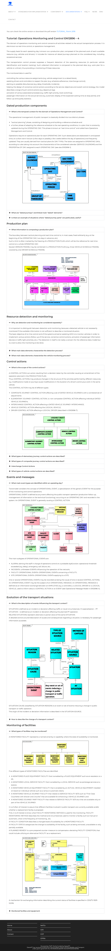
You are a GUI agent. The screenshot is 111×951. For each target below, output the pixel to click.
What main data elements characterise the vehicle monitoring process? (40, 356)
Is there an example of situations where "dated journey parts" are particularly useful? (46, 218)
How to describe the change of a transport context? (32, 719)
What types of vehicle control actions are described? (33, 471)
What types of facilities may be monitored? (29, 731)
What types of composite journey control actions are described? (37, 461)
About (9, 930)
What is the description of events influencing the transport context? (39, 603)
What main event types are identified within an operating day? (37, 483)
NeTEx (43, 925)
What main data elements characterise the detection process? (37, 351)
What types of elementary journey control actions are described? (38, 456)
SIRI (42, 930)
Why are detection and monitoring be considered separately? (36, 323)
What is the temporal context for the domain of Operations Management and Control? (47, 112)
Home (9, 925)
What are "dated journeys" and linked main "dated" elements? (36, 213)
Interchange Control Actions (23, 466)
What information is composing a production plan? (32, 230)
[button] (55, 111)
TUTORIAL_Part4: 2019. (66, 31)
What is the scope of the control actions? (28, 367)
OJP (42, 934)
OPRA (42, 938)
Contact (10, 934)
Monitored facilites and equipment (25, 911)
